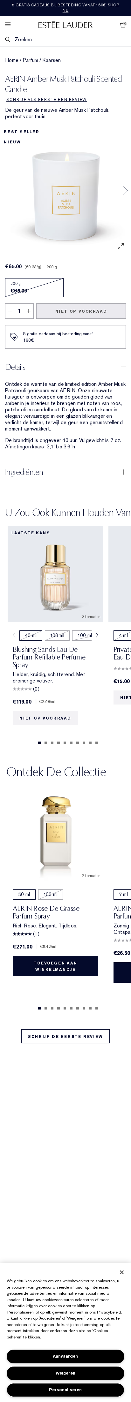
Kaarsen (52, 60)
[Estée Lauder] (65, 24)
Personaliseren (65, 1389)
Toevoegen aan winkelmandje (55, 966)
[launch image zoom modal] (121, 246)
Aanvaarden (65, 1356)
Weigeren (65, 1373)
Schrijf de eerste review (65, 1036)
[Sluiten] (122, 1272)
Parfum (30, 60)
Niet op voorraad (81, 311)
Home (11, 60)
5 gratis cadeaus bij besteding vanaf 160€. (65, 8)
